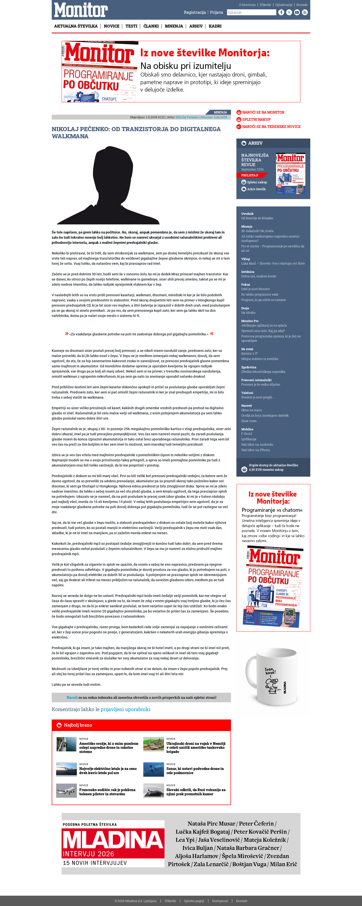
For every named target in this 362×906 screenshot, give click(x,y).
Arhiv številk (256, 189)
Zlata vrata (249, 421)
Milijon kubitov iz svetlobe (259, 359)
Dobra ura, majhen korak (258, 276)
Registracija (195, 12)
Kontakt (302, 5)
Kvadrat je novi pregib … (258, 397)
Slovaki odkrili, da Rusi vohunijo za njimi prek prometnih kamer (196, 791)
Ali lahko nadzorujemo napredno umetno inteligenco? (270, 238)
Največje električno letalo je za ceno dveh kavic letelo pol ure (108, 770)
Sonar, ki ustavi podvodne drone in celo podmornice (195, 770)
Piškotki (265, 5)
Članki (151, 26)
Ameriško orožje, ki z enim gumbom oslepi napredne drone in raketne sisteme (108, 747)
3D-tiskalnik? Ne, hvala (257, 231)
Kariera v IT (249, 353)
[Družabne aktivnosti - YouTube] (296, 12)
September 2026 (252, 169)
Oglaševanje (283, 5)
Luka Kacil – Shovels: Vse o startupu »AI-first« (273, 263)
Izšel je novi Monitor (255, 289)
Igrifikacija (248, 439)
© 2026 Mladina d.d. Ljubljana (136, 901)
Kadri (215, 26)
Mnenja (174, 26)
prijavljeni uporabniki (125, 709)
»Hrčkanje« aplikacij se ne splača (264, 325)
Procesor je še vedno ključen (260, 384)
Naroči (72, 697)
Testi (131, 26)
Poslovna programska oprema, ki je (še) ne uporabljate (271, 338)
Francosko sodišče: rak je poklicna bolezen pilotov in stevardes (107, 791)
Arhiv (196, 26)
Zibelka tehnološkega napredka (263, 372)
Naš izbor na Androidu (257, 444)
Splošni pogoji (194, 901)
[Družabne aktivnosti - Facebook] (280, 12)
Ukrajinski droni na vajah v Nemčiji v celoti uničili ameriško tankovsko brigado (196, 747)
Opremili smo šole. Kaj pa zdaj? (263, 331)
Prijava (216, 12)
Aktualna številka (76, 26)
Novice (111, 26)
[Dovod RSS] (304, 12)
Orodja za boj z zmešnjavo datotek (265, 415)
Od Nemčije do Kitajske (257, 218)
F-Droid (246, 434)
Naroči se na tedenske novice (271, 126)
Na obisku (248, 312)
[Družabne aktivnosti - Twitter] (288, 12)
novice (83, 738)
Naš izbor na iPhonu (255, 450)
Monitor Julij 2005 (214, 117)
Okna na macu (251, 410)
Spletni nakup (256, 119)
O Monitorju (247, 5)
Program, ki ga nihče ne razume (263, 300)
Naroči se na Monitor (263, 112)
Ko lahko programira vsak (259, 294)
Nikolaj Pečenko (187, 117)
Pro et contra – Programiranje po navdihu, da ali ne (272, 248)
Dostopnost (220, 901)
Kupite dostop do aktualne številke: (273, 465)
